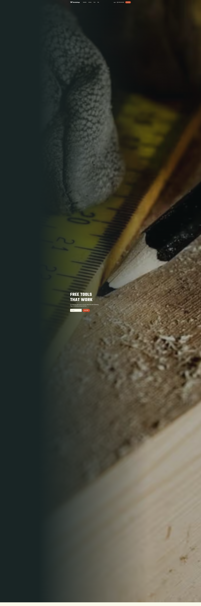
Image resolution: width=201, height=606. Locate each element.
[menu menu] (99, 2)
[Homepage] (75, 2)
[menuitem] (84, 2)
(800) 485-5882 (121, 2)
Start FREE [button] (128, 2)
